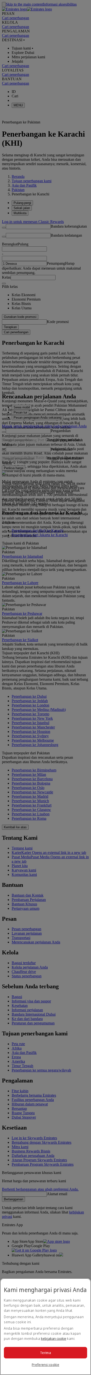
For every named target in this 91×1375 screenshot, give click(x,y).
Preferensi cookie (45, 1364)
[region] (45, 1326)
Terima (45, 1352)
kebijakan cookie (53, 1338)
